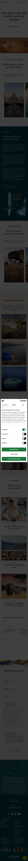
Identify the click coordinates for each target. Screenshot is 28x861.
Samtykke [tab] (5, 405)
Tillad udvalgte (14, 454)
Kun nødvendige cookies (14, 458)
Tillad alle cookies (14, 449)
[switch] (24, 434)
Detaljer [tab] (14, 405)
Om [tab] (23, 405)
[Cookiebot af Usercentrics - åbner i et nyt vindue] (20, 401)
